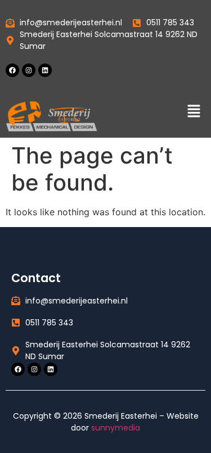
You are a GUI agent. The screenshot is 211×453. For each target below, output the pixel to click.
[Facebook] (12, 70)
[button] (194, 111)
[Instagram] (28, 70)
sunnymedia (115, 427)
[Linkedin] (45, 70)
